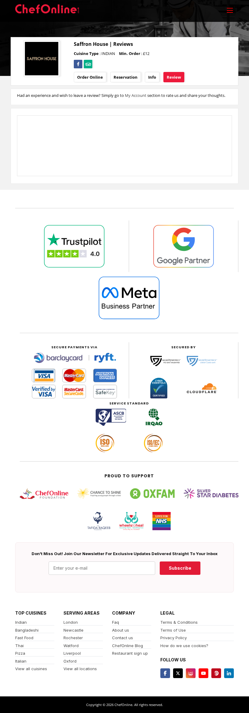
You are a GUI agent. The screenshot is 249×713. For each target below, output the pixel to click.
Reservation (126, 77)
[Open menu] (230, 10)
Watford (71, 645)
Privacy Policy (173, 637)
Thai (19, 645)
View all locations (80, 668)
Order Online (90, 77)
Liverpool (72, 653)
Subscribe (180, 568)
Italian (20, 661)
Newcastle (73, 630)
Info (152, 77)
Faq (115, 622)
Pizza (20, 653)
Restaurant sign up (130, 653)
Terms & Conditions (179, 622)
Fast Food (24, 637)
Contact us (122, 637)
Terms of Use (173, 630)
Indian (21, 622)
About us (120, 630)
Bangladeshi (27, 630)
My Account (135, 95)
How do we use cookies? (184, 645)
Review (174, 77)
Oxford (70, 661)
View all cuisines (31, 668)
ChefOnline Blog (127, 645)
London (70, 622)
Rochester (73, 637)
